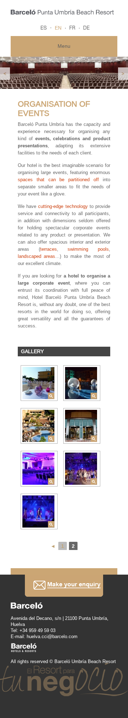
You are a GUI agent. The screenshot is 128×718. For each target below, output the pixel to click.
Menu (64, 46)
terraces (48, 249)
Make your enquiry (64, 585)
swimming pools (88, 249)
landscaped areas (36, 256)
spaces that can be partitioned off (58, 179)
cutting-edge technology (62, 206)
